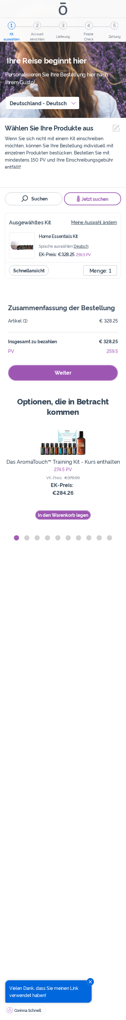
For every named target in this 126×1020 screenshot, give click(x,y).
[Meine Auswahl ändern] (114, 128)
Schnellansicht (29, 270)
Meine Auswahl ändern (94, 222)
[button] (16, 537)
